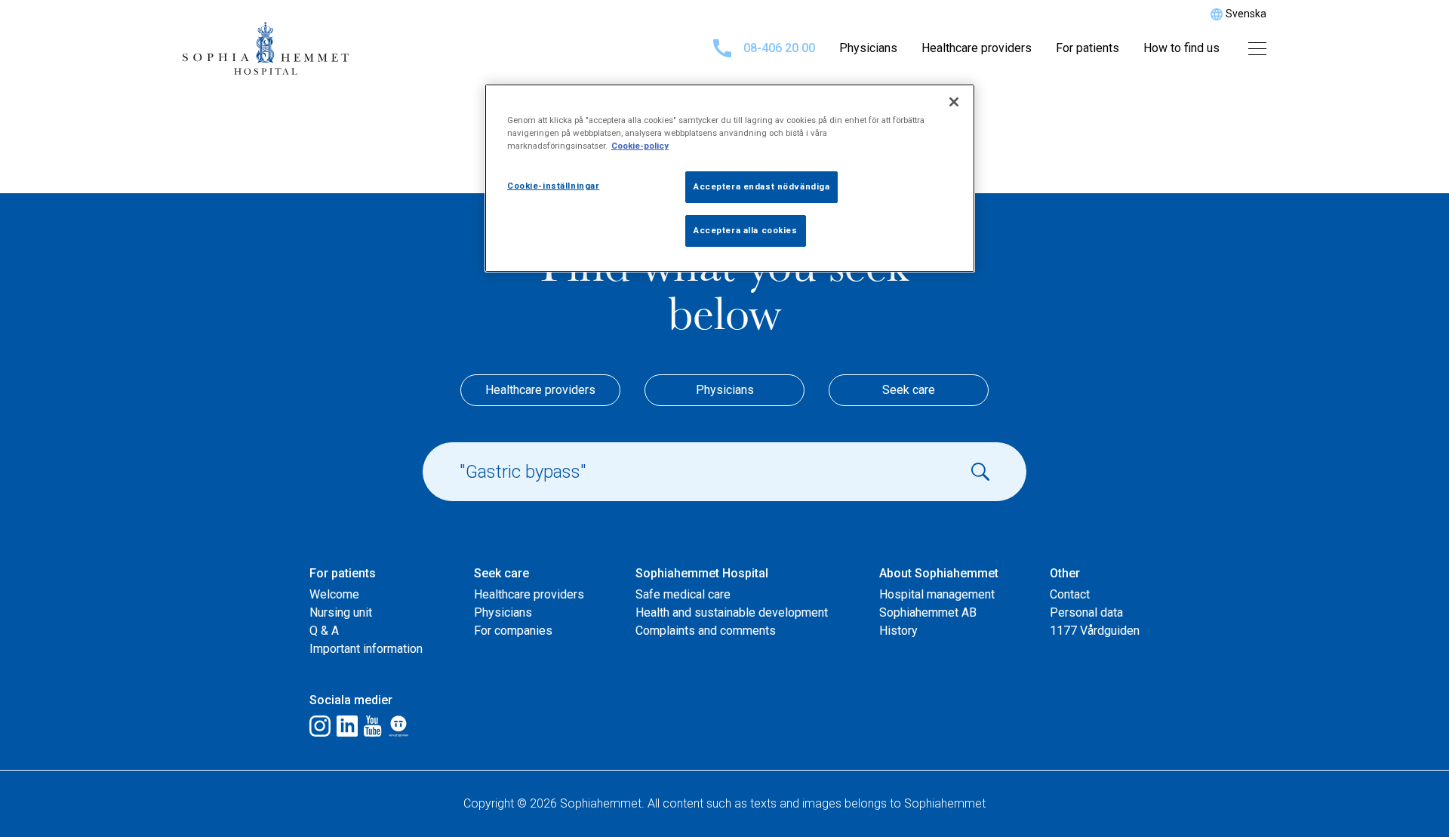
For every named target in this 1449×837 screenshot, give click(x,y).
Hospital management (937, 594)
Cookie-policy (640, 145)
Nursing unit (340, 612)
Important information (366, 649)
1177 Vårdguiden (1095, 630)
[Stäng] (954, 101)
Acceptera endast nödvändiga (761, 186)
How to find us (1181, 48)
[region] (730, 178)
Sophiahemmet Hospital (701, 573)
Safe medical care (683, 594)
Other (1065, 573)
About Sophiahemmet (938, 573)
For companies (513, 630)
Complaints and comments (705, 630)
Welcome (334, 594)
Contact (1070, 594)
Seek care (908, 390)
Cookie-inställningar (553, 185)
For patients (1087, 48)
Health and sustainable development (731, 612)
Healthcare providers (976, 48)
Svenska (1246, 14)
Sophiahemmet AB (928, 612)
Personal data (1086, 612)
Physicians (868, 48)
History (898, 630)
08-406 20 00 (779, 48)
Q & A (324, 630)
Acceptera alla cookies (746, 230)
